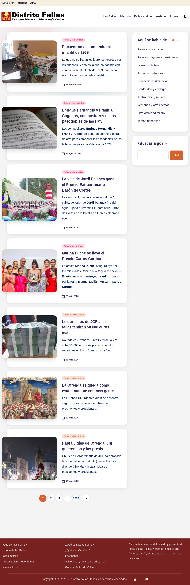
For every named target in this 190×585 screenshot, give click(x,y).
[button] (86, 498)
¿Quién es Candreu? (77, 550)
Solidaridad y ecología (151, 89)
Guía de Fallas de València (81, 567)
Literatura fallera (148, 65)
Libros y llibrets (10, 567)
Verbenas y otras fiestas (153, 105)
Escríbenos (72, 555)
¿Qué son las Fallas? (14, 544)
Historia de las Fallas (14, 550)
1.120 (76, 498)
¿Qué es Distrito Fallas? (79, 544)
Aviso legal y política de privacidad (85, 561)
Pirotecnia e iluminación (152, 81)
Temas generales (148, 120)
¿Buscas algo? (150, 143)
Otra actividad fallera (74, 315)
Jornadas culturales (150, 73)
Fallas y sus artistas (73, 40)
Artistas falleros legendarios (18, 561)
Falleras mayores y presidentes (158, 57)
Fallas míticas (10, 555)
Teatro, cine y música (74, 103)
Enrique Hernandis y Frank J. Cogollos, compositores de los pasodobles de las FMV (89, 116)
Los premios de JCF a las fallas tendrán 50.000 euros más (85, 327)
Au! (176, 155)
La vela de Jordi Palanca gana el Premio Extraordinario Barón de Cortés (88, 184)
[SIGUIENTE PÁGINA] (86, 498)
